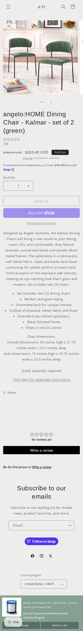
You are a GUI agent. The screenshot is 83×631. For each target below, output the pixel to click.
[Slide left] (32, 102)
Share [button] (11, 393)
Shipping (27, 157)
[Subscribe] (69, 525)
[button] (8, 6)
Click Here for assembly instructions (41, 379)
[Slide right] (51, 102)
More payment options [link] (41, 223)
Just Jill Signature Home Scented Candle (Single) (45, 615)
